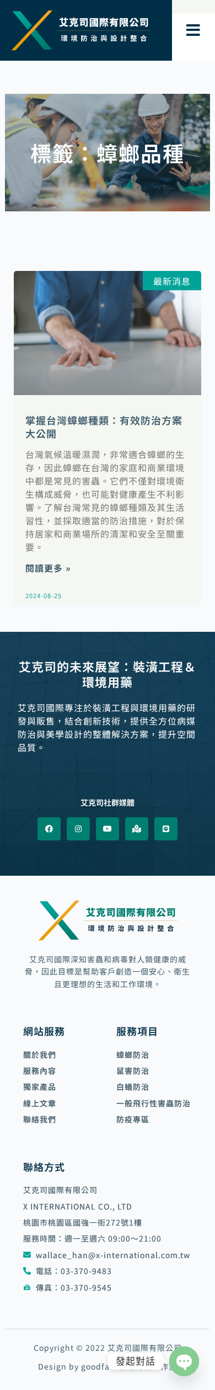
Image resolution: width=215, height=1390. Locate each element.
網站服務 (44, 1031)
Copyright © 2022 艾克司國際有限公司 (108, 1347)
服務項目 (137, 1031)
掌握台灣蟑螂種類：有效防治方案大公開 (103, 426)
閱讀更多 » (48, 567)
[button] (193, 30)
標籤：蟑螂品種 (107, 152)
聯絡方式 (44, 1166)
